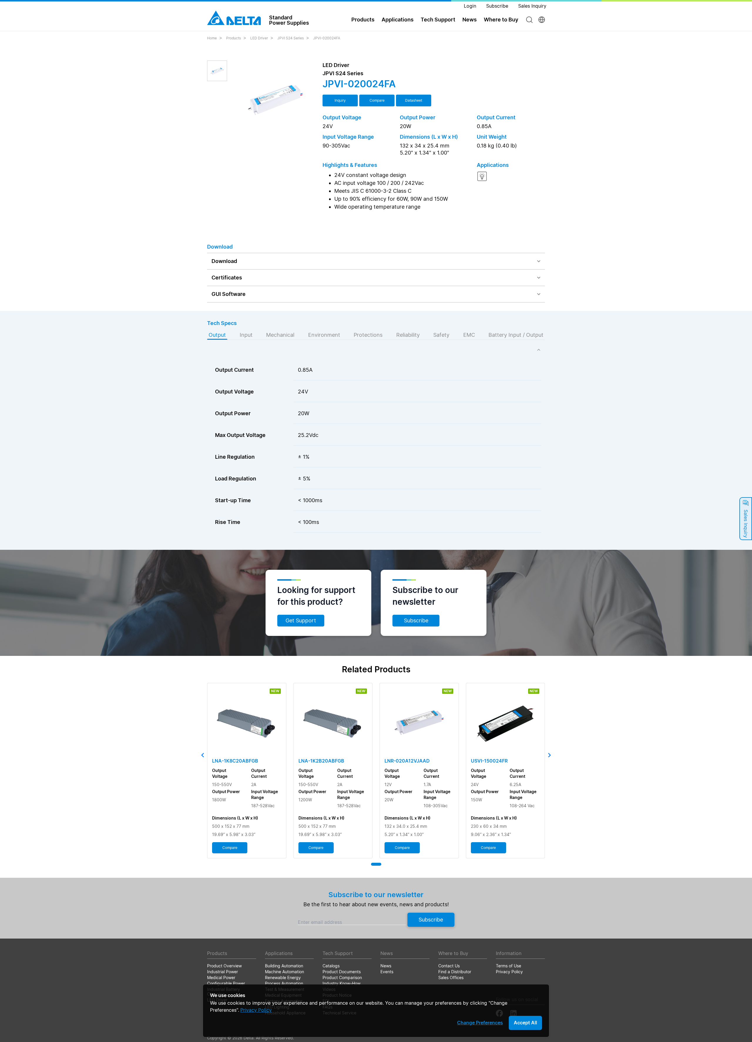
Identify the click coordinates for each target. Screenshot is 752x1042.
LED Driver (259, 38)
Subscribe (416, 620)
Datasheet (413, 100)
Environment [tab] (324, 335)
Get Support (301, 620)
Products (233, 38)
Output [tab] (217, 335)
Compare (377, 100)
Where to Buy (501, 19)
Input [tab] (246, 335)
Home (212, 38)
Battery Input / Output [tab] (516, 335)
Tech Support (438, 19)
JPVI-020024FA (326, 38)
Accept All (525, 1023)
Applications (398, 19)
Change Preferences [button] (480, 1023)
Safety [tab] (441, 335)
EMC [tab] (469, 335)
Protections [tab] (368, 335)
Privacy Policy (256, 1010)
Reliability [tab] (408, 335)
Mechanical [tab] (280, 335)
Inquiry (340, 100)
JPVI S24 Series (290, 38)
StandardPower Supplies (289, 20)
